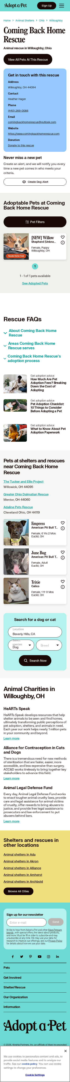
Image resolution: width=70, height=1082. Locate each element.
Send (55, 921)
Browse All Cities (18, 891)
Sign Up (47, 5)
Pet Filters (37, 222)
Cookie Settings (35, 1075)
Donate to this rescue (21, 145)
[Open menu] (61, 5)
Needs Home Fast (16, 256)
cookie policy (29, 1063)
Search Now (37, 660)
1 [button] (35, 266)
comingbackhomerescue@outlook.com (32, 122)
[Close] (65, 1051)
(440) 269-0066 (18, 110)
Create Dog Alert (38, 181)
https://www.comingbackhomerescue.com (34, 133)
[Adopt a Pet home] (15, 5)
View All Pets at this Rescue (28, 59)
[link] (28, 59)
